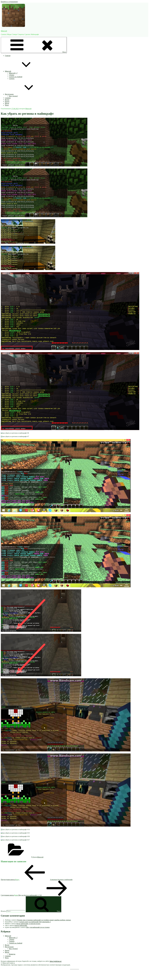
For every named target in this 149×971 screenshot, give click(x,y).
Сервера (8, 98)
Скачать (11, 78)
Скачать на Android (15, 77)
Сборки (11, 75)
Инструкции (9, 94)
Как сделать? (13, 96)
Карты (7, 101)
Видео (7, 100)
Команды (12, 954)
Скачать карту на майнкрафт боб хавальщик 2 (35, 922)
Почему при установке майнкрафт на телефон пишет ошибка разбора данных (44, 920)
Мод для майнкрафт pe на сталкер (38, 927)
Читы (7, 105)
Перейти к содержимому (9, 2)
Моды (7, 103)
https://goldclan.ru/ (56, 961)
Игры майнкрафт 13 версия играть (28, 923)
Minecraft (4, 31)
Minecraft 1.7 (13, 73)
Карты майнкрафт (21, 925)
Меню (64, 52)
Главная (7, 55)
